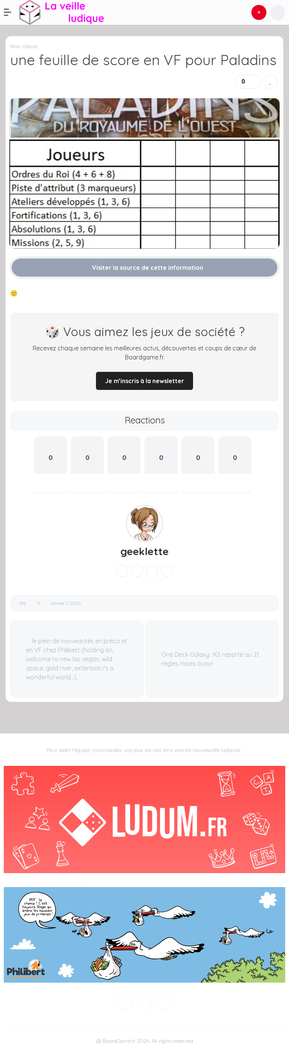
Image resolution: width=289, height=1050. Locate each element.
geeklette (144, 551)
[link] (270, 81)
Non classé (24, 46)
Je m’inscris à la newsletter (144, 381)
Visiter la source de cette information (147, 267)
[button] (11, 12)
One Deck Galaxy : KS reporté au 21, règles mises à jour (210, 659)
